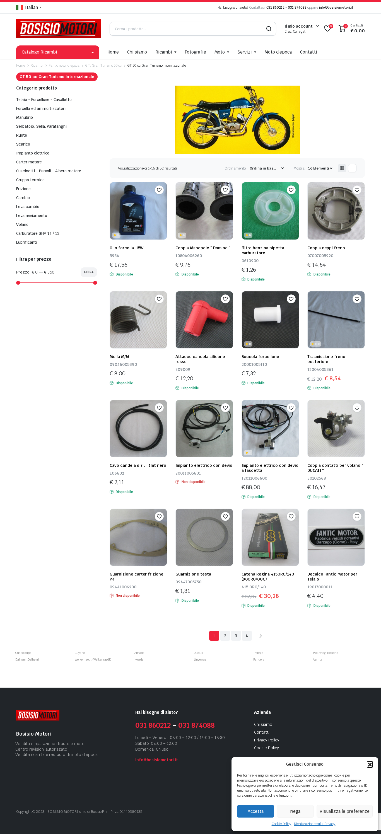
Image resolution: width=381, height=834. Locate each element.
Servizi (244, 52)
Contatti (308, 52)
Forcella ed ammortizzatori (41, 108)
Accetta (256, 811)
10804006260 (188, 255)
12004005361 (320, 369)
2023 (40, 811)
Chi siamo (137, 52)
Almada (139, 653)
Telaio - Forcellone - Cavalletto (44, 99)
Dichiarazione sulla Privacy (314, 824)
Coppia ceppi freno (326, 247)
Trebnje (258, 653)
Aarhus (317, 659)
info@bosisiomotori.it (336, 7)
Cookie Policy (281, 824)
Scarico (23, 144)
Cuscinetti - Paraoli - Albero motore (48, 170)
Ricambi (163, 52)
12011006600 (254, 478)
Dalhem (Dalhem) (27, 659)
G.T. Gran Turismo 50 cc (103, 65)
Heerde (138, 659)
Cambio (23, 197)
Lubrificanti (26, 242)
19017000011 (319, 586)
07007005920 (320, 255)
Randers (258, 659)
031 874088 (297, 7)
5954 (114, 255)
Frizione (23, 188)
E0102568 (316, 478)
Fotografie (195, 52)
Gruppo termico (30, 179)
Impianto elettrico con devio (203, 465)
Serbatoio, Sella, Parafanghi (41, 126)
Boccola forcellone (260, 356)
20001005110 (254, 364)
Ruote (21, 135)
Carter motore (29, 162)
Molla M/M (119, 356)
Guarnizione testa (193, 574)
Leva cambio (27, 206)
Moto (219, 52)
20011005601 (188, 473)
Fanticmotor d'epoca (64, 65)
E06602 (117, 473)
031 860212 (275, 7)
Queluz (198, 653)
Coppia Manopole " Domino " (202, 247)
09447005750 (188, 581)
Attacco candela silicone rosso (200, 359)
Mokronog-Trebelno (325, 653)
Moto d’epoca (278, 52)
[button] (370, 764)
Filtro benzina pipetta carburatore (263, 250)
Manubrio (24, 117)
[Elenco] (352, 168)
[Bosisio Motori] (58, 28)
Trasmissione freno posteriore (326, 359)
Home (113, 52)
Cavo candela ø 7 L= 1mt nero (138, 465)
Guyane (80, 653)
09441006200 (123, 586)
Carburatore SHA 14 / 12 (37, 233)
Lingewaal (200, 659)
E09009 (182, 369)
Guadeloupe (23, 653)
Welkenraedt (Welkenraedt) (93, 659)
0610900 (250, 260)
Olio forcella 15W (126, 247)
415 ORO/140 (254, 586)
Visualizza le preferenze (345, 811)
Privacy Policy (266, 740)
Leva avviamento (31, 215)
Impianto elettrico (32, 153)
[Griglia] (342, 168)
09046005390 (123, 364)
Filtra (88, 272)
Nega (295, 811)
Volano (22, 224)
